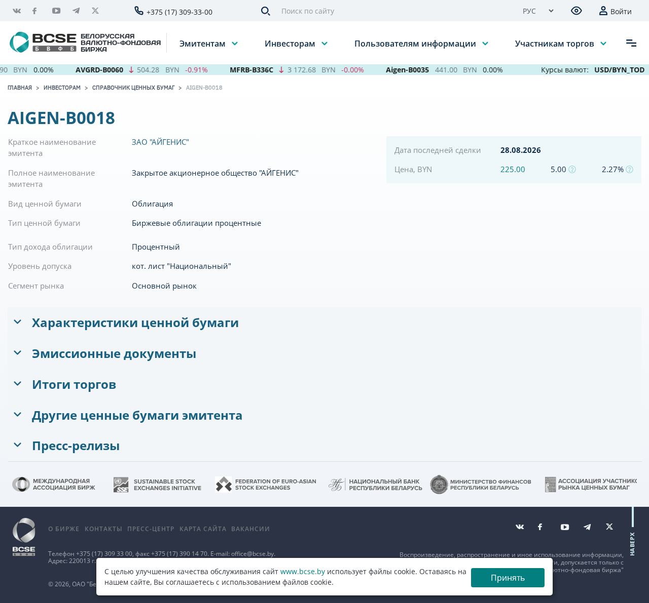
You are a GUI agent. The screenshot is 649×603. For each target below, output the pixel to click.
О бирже (64, 529)
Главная (20, 87)
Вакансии (250, 529)
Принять (508, 577)
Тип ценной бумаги (44, 223)
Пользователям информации (416, 43)
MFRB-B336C (244, 69)
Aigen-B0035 (399, 69)
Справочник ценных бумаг (133, 87)
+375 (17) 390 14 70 (179, 553)
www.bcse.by (302, 571)
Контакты (104, 529)
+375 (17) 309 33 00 (104, 553)
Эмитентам (203, 43)
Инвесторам (291, 43)
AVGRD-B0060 (91, 69)
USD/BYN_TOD (612, 69)
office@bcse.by (252, 553)
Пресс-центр (150, 529)
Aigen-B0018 (204, 87)
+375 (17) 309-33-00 (179, 12)
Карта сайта (203, 529)
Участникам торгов (555, 43)
